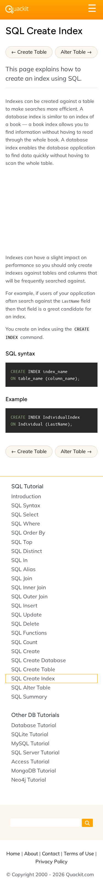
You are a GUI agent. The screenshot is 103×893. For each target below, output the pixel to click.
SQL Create (25, 651)
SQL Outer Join (29, 596)
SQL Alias (23, 569)
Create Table (32, 52)
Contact (51, 853)
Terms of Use (79, 853)
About (31, 853)
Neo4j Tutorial (28, 779)
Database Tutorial (33, 725)
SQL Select (24, 514)
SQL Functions (29, 632)
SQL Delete (25, 623)
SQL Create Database (38, 660)
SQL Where (25, 523)
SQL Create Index (33, 678)
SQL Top (21, 542)
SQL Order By (28, 532)
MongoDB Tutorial (33, 770)
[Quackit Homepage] (17, 9)
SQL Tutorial (27, 486)
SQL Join (21, 578)
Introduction (26, 496)
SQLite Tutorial (29, 734)
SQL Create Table (33, 669)
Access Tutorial (30, 761)
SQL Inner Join (28, 587)
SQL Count (24, 642)
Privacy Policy (51, 861)
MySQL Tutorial (30, 743)
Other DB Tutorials (35, 714)
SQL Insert (24, 605)
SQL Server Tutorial (35, 752)
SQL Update (26, 614)
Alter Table (73, 52)
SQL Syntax (25, 505)
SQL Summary (29, 696)
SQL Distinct (26, 551)
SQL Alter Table (31, 687)
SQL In (19, 560)
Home (13, 853)
